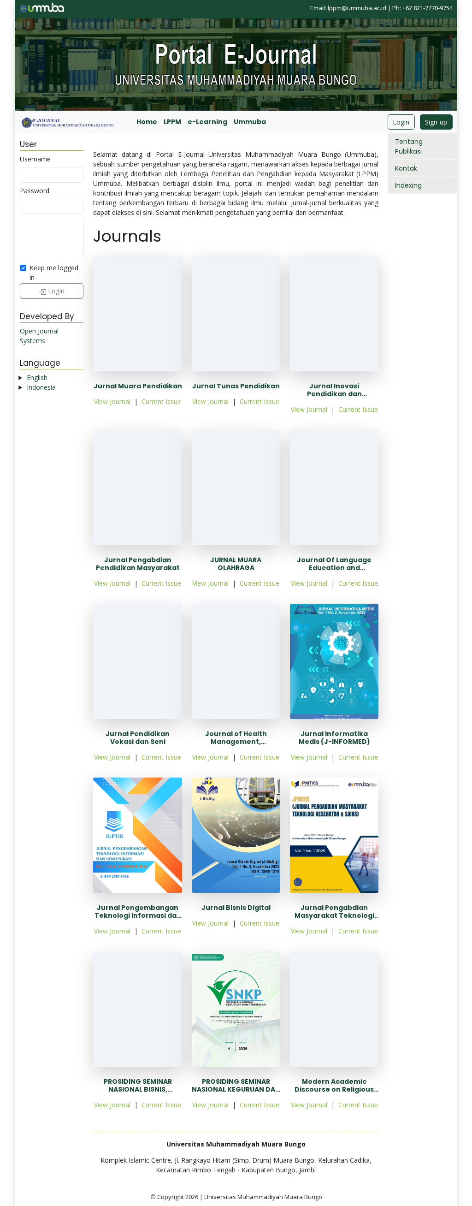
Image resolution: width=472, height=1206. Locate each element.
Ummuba (250, 121)
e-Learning (207, 121)
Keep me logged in (54, 272)
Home (146, 121)
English (37, 377)
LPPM (172, 121)
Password (34, 190)
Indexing (408, 185)
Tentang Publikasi (409, 146)
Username (35, 158)
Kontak (406, 168)
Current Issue (161, 401)
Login (401, 122)
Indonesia (41, 387)
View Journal (112, 401)
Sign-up (436, 122)
